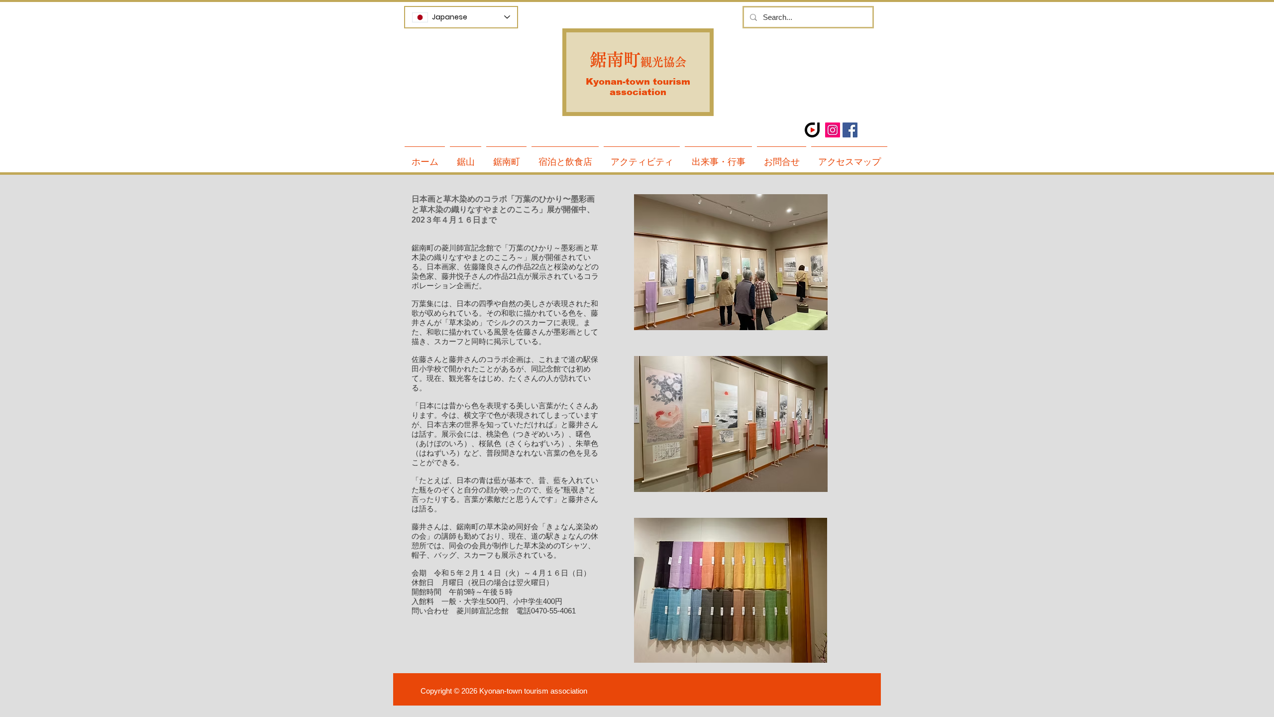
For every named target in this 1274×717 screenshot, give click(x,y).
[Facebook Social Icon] (850, 129)
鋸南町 (615, 59)
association (638, 92)
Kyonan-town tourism (638, 82)
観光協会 (663, 62)
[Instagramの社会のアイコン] (832, 129)
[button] (506, 157)
